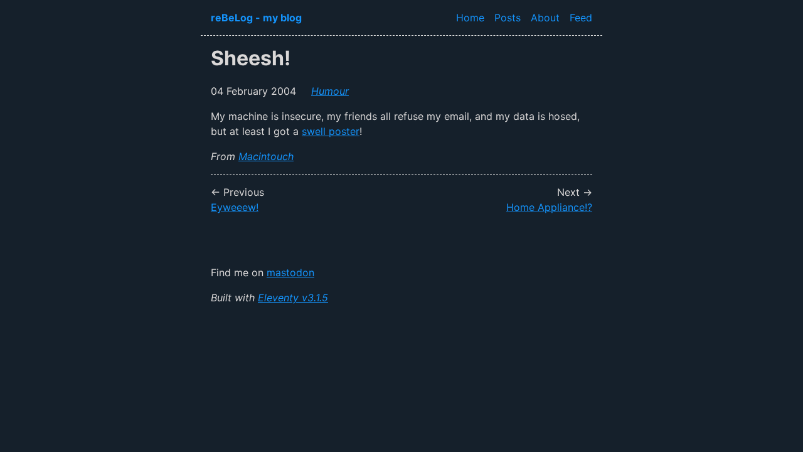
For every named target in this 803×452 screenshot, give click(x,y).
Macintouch (266, 156)
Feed (581, 17)
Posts (507, 17)
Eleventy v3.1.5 (293, 297)
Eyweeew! (234, 207)
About (545, 17)
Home (470, 17)
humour (330, 91)
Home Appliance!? (549, 207)
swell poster (330, 131)
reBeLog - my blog (256, 17)
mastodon (290, 272)
